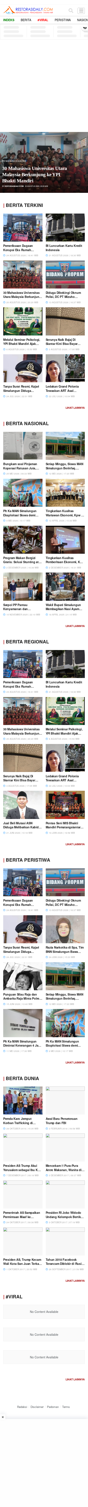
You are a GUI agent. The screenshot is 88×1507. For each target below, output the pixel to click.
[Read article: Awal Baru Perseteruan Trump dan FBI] (65, 1101)
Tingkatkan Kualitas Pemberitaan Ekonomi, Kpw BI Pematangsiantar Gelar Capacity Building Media (65, 564)
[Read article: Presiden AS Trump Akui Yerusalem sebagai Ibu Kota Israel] (23, 1147)
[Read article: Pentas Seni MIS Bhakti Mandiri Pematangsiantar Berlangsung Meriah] (65, 805)
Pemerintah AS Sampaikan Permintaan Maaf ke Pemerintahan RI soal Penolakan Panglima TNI (21, 1218)
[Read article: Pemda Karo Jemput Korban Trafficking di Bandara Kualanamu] (23, 1101)
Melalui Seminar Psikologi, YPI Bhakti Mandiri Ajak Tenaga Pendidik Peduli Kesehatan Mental (21, 345)
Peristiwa (63, 20)
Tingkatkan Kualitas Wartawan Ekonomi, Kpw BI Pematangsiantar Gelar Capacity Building (65, 517)
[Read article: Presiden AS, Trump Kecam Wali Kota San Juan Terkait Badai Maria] (23, 1241)
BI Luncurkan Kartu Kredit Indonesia (64, 247)
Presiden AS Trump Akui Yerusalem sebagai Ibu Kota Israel (22, 1169)
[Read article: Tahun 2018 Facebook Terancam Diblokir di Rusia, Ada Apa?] (65, 1241)
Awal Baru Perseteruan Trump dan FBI (62, 1120)
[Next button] (80, 162)
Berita (26, 20)
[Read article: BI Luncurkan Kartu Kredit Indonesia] (65, 228)
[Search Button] (71, 10)
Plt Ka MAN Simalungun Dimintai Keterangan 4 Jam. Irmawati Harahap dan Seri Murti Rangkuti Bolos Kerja (22, 1047)
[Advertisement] (44, 86)
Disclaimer (37, 1407)
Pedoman (53, 1407)
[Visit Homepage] (28, 10)
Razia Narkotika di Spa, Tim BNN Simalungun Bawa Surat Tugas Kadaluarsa (65, 951)
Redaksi (22, 1407)
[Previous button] (8, 162)
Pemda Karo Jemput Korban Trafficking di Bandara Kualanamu (18, 1122)
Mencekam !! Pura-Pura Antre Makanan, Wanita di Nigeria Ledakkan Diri (64, 1169)
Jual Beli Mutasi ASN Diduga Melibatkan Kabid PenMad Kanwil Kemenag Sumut (21, 829)
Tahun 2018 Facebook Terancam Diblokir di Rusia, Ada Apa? (65, 1263)
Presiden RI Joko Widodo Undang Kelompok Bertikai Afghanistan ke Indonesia (64, 1216)
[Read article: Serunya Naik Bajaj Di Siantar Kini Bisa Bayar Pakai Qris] (65, 321)
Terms (66, 1407)
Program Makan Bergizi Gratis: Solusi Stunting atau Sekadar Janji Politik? (22, 562)
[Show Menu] (81, 10)
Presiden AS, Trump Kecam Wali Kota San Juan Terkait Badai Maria (22, 1263)
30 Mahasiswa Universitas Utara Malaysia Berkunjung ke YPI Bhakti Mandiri (34, 174)
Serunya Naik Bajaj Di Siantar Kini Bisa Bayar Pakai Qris (62, 343)
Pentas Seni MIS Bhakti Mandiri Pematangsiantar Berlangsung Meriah (63, 827)
